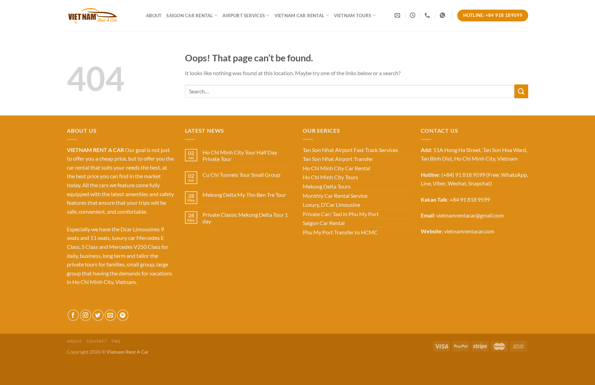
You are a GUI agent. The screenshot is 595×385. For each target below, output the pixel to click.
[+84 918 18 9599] (428, 15)
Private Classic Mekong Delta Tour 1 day (245, 217)
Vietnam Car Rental (299, 15)
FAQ (116, 341)
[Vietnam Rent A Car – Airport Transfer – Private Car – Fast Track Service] (101, 15)
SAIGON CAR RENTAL (189, 15)
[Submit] (521, 91)
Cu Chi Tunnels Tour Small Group (241, 174)
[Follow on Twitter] (98, 315)
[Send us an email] (110, 315)
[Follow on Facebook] (73, 315)
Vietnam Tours (352, 15)
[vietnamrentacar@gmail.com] (398, 15)
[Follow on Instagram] (85, 315)
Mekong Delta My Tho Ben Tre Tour (244, 194)
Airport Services (243, 15)
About (153, 15)
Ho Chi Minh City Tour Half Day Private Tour (239, 155)
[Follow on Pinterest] (122, 315)
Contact (96, 341)
